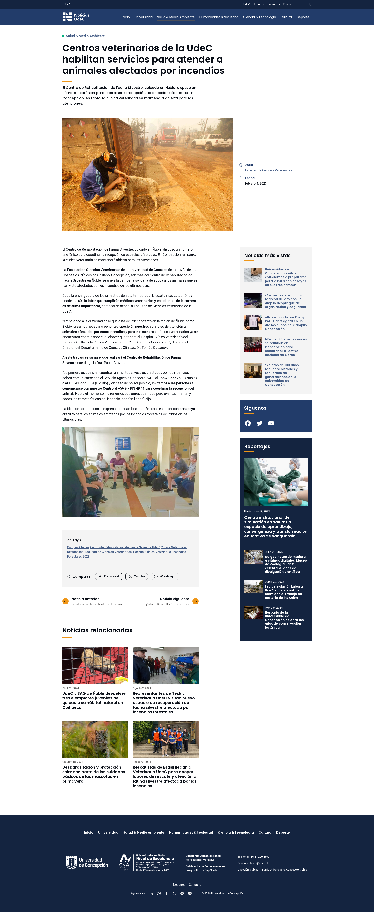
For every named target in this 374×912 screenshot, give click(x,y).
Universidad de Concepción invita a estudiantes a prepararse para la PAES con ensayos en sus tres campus (286, 277)
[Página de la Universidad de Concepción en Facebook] (166, 893)
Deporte (302, 17)
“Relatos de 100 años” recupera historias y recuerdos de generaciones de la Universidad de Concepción (282, 375)
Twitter (139, 576)
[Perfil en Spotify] (182, 893)
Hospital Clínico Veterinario (152, 552)
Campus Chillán (78, 547)
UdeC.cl (68, 4)
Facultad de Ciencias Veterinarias (268, 170)
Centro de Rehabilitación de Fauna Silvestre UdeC (125, 547)
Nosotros (274, 4)
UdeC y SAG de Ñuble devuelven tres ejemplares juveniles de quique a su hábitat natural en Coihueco (94, 700)
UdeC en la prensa (254, 4)
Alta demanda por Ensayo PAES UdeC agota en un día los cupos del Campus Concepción (286, 323)
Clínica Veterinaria (174, 547)
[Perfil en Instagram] (159, 893)
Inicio (126, 17)
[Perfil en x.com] (174, 893)
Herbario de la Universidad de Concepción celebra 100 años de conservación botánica (284, 620)
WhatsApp (168, 576)
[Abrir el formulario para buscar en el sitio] (309, 4)
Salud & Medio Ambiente (176, 17)
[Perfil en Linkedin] (151, 893)
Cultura (286, 17)
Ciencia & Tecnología (259, 17)
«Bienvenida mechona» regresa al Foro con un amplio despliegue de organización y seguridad (285, 301)
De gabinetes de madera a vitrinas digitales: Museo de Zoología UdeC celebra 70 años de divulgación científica (286, 564)
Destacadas (75, 552)
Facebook (112, 576)
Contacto (288, 4)
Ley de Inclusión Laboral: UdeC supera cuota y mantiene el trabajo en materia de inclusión (284, 592)
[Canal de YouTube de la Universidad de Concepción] (190, 893)
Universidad (143, 17)
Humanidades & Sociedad (218, 17)
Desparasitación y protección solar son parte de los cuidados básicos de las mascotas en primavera (93, 774)
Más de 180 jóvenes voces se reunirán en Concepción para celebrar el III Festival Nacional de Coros (286, 347)
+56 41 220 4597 (259, 856)
